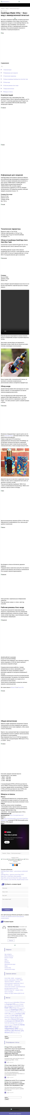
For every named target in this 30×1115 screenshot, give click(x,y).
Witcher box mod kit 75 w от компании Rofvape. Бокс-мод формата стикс (14, 1084)
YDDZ (15, 1032)
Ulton (11, 1025)
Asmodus (18, 1002)
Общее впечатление (9, 88)
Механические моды (10, 964)
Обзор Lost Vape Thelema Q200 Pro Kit (14, 993)
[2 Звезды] (9, 859)
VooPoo (9, 1031)
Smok (19, 1021)
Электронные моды (10, 969)
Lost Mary (8, 1015)
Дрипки (7, 961)
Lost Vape (16, 1016)
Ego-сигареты (8, 954)
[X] (17, 865)
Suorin (7, 1023)
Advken (7, 1002)
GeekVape (16, 1010)
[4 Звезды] (21, 859)
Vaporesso (11, 1028)
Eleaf (8, 1008)
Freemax (7, 1010)
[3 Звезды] (15, 859)
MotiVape (7, 1017)
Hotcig (18, 1011)
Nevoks (13, 1017)
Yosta (18, 1032)
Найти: (6, 1036)
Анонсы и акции (9, 957)
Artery (11, 1002)
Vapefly (15, 1027)
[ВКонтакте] (13, 865)
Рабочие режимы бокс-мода (11, 85)
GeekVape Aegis (9, 435)
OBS (18, 1017)
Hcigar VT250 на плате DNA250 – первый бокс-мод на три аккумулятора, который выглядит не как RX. (14, 1054)
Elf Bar (15, 1008)
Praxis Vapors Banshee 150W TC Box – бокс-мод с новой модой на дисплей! (15, 1069)
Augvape (10, 1004)
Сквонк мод (8, 967)
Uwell (17, 1025)
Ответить (11, 940)
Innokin (13, 1013)
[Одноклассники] (15, 865)
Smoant (11, 1021)
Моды (6, 966)
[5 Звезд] (26, 859)
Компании (7, 962)
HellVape (13, 1012)
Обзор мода (7, 82)
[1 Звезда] (4, 859)
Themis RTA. (21, 687)
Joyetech (20, 1014)
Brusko (17, 1004)
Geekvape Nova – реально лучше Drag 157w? (12, 874)
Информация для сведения (11, 73)
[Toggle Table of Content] (2, 66)
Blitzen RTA (14, 687)
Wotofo (9, 1033)
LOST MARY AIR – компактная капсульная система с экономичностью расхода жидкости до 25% (15, 986)
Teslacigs (13, 1023)
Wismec (19, 1031)
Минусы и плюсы (8, 91)
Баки (6, 959)
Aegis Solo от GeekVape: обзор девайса (11, 876)
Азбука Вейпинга (9, 956)
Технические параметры (10, 76)
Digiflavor (12, 1006)
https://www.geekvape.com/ (17, 815)
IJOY (7, 1014)
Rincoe (15, 1019)
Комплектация (7, 69)
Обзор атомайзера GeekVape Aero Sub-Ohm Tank (16, 79)
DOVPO (20, 1006)
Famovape (22, 1008)
